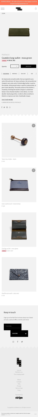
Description (6, 73)
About (19, 379)
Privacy (19, 386)
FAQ (19, 384)
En (20, 370)
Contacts (19, 382)
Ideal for (23, 73)
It (17, 370)
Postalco (6, 55)
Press (19, 390)
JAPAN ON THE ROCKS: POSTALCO (12, 102)
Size (32, 73)
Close (35, 414)
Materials (14, 73)
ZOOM (3, 13)
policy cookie (7, 414)
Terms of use (19, 388)
